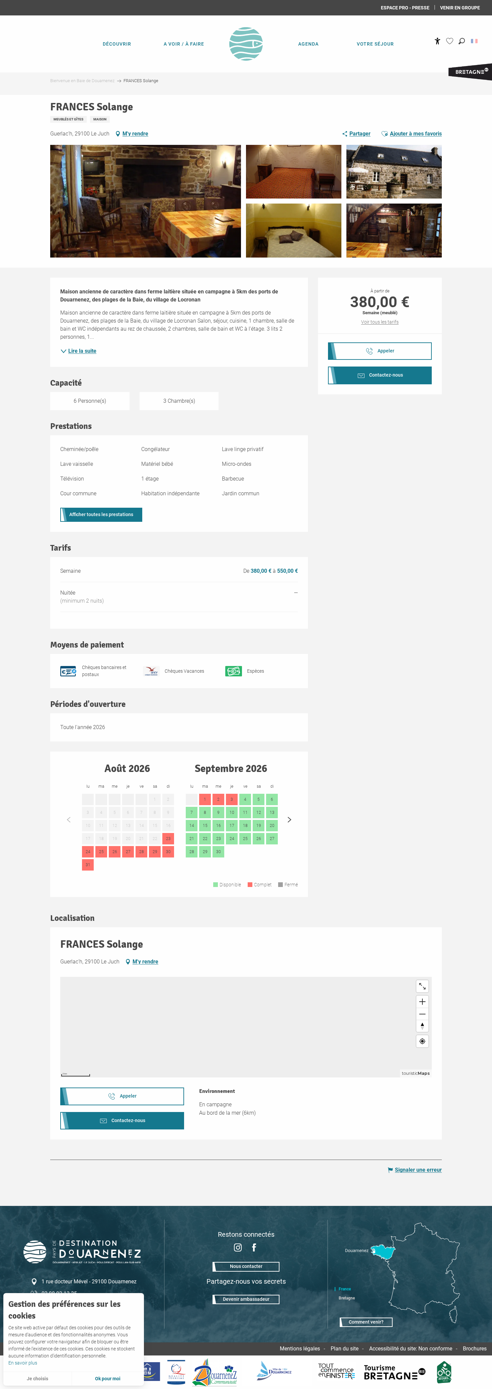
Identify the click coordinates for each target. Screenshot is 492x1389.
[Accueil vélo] (444, 1372)
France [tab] (345, 1289)
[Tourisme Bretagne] (396, 1372)
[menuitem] (116, 44)
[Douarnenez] (276, 1372)
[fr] (475, 41)
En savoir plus (22, 1363)
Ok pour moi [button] (107, 1378)
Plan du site (344, 1348)
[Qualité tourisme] (176, 1372)
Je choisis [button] (37, 1378)
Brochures (475, 1348)
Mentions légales (300, 1348)
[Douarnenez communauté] (214, 1372)
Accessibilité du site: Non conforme (410, 1348)
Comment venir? (366, 1322)
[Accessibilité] (437, 41)
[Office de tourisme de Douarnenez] (82, 1261)
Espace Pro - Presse (405, 7)
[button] (462, 41)
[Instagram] (238, 1248)
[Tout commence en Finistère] (336, 1372)
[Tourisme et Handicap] (147, 1372)
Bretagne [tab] (347, 1298)
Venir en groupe (460, 7)
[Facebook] (254, 1248)
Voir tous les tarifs (380, 322)
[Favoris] (450, 41)
